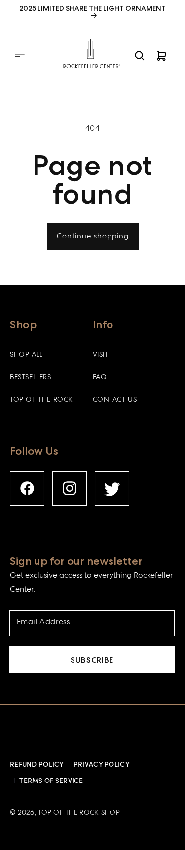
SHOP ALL (26, 355)
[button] (20, 56)
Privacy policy (102, 764)
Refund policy (37, 764)
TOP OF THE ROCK (41, 400)
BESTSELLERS (30, 377)
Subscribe (92, 660)
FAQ (100, 377)
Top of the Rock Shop (79, 813)
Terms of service (51, 780)
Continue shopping (93, 237)
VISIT (101, 355)
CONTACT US (115, 400)
